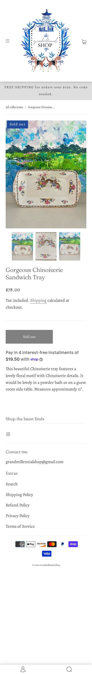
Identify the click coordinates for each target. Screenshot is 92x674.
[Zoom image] (46, 175)
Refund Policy (17, 505)
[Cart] (84, 41)
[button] (14, 175)
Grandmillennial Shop (49, 565)
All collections (14, 107)
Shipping (38, 300)
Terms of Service (20, 526)
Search (12, 484)
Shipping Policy (19, 494)
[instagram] (8, 434)
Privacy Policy (17, 516)
